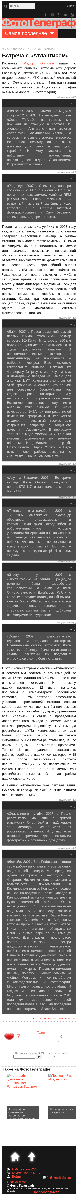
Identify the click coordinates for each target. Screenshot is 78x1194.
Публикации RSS (24, 1169)
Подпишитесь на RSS (29, 1053)
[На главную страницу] (15, 1157)
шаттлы (70, 1018)
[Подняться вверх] (32, 1157)
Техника (49, 48)
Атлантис (41, 1018)
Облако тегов (17, 1182)
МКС (61, 1018)
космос (52, 1018)
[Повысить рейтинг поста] (9, 1037)
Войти (16, 1176)
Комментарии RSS (26, 1173)
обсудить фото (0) (66, 97)
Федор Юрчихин (39, 63)
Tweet (41, 1032)
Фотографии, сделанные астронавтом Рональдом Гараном (21, 1113)
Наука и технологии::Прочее (21, 48)
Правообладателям (47, 1192)
